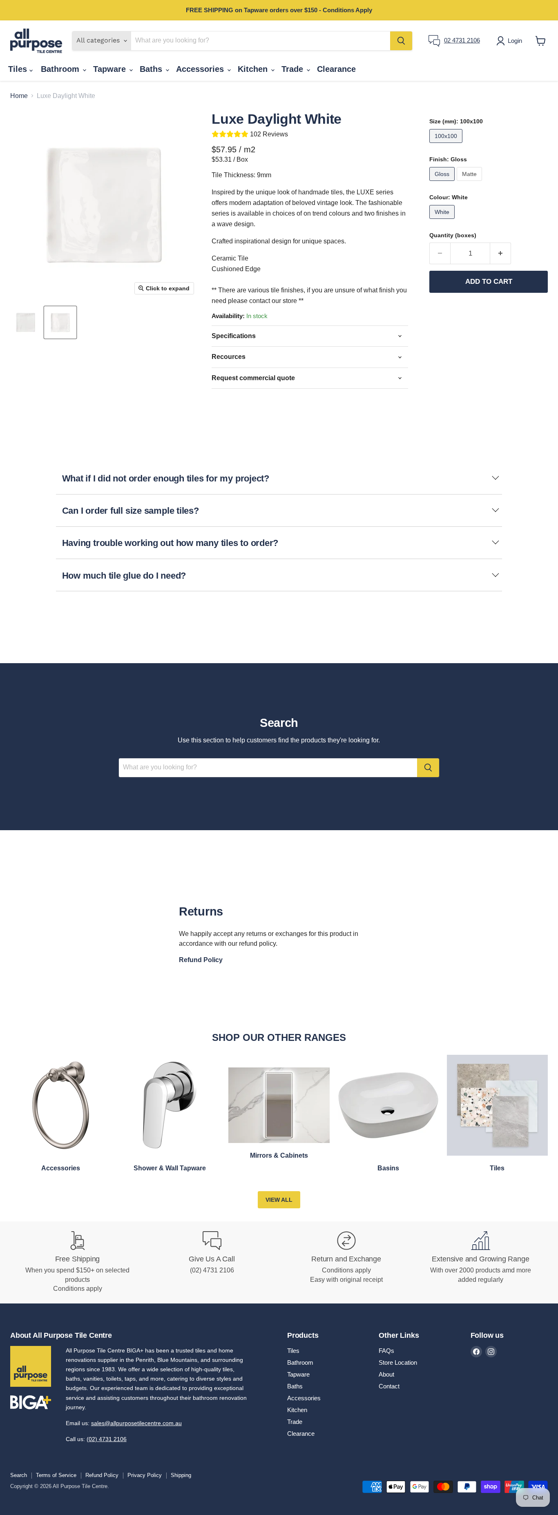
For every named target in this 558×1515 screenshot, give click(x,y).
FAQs (386, 1350)
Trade (293, 69)
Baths (152, 69)
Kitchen (254, 69)
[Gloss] (443, 182)
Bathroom (61, 69)
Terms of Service (56, 1475)
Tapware (110, 69)
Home (19, 95)
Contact (389, 1386)
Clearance (336, 69)
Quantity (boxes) (452, 235)
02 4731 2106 (462, 40)
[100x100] (446, 144)
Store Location (398, 1362)
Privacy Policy (144, 1475)
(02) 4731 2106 (107, 1439)
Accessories (201, 69)
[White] (443, 220)
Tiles (18, 69)
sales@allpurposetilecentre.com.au (136, 1423)
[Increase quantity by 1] (500, 254)
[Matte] (470, 182)
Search (18, 1475)
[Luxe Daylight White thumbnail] (25, 322)
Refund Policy (101, 1475)
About (386, 1374)
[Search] (401, 40)
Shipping (181, 1475)
